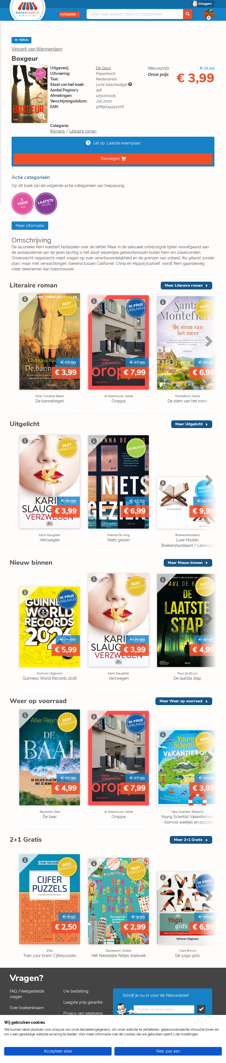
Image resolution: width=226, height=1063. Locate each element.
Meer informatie (30, 225)
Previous (15, 353)
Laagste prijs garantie (83, 1002)
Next (208, 353)
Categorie (68, 14)
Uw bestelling (75, 991)
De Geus (103, 68)
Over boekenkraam (27, 1008)
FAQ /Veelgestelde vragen (27, 994)
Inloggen (205, 4)
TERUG (23, 40)
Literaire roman (82, 131)
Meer (184, 285)
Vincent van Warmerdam (37, 49)
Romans (57, 131)
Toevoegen (110, 158)
